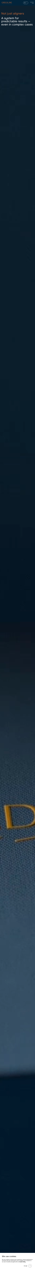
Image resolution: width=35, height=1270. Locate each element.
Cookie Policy (22, 1261)
